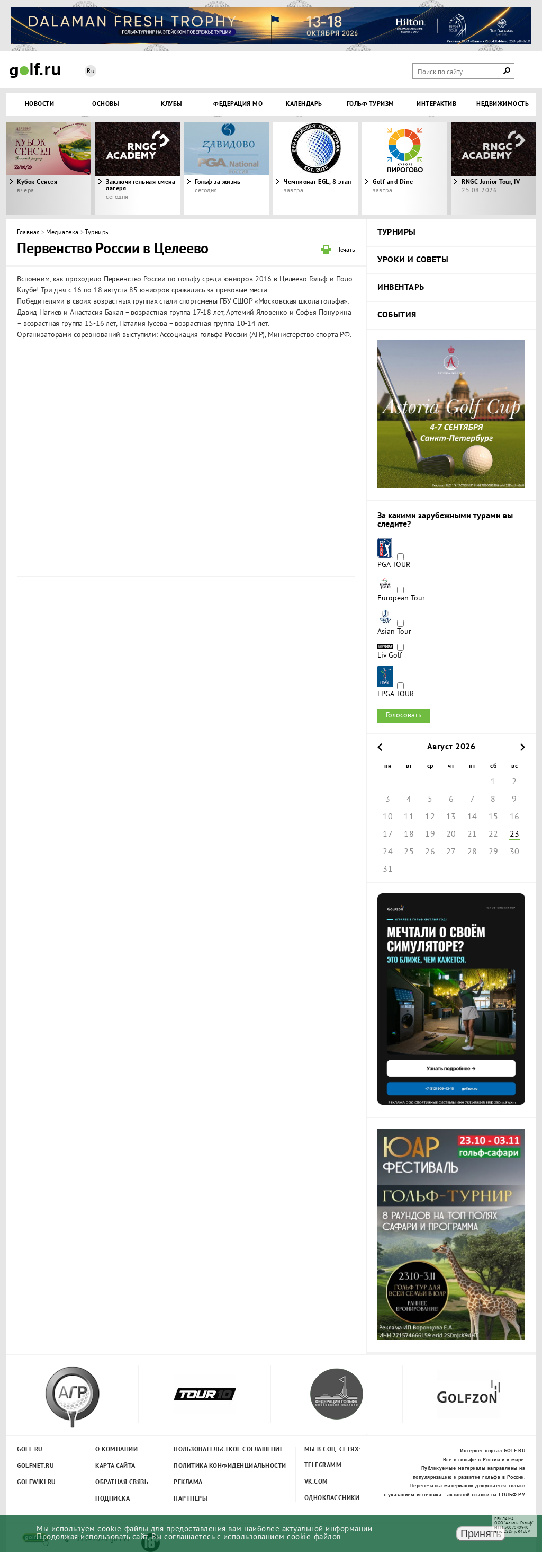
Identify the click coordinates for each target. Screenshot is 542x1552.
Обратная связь (121, 1482)
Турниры (97, 233)
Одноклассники (332, 1498)
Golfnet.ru (35, 1466)
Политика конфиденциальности (207, 1466)
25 (409, 852)
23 (515, 834)
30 (515, 852)
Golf (35, 70)
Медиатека (62, 233)
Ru (90, 72)
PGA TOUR (393, 565)
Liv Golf (389, 656)
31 (388, 869)
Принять (480, 1533)
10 (388, 817)
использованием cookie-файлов (282, 1537)
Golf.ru (30, 1450)
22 (494, 834)
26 (430, 852)
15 (494, 817)
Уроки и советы (412, 260)
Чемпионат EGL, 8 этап (317, 182)
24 (388, 852)
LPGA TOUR (395, 694)
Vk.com (316, 1482)
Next (469, 168)
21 (472, 834)
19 (430, 834)
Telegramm (323, 1465)
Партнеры (190, 1499)
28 (472, 852)
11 (409, 817)
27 (451, 852)
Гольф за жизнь (217, 182)
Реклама (188, 1482)
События (397, 315)
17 (388, 834)
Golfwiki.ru (36, 1482)
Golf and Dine (393, 182)
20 (451, 834)
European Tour (401, 598)
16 (515, 817)
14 (472, 817)
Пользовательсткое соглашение (207, 1450)
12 (430, 817)
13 (451, 817)
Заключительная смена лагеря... (140, 185)
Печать (345, 250)
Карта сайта (115, 1466)
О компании (116, 1450)
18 (409, 834)
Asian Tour (394, 632)
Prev (72, 168)
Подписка (112, 1499)
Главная (28, 233)
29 (494, 852)
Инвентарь (400, 287)
